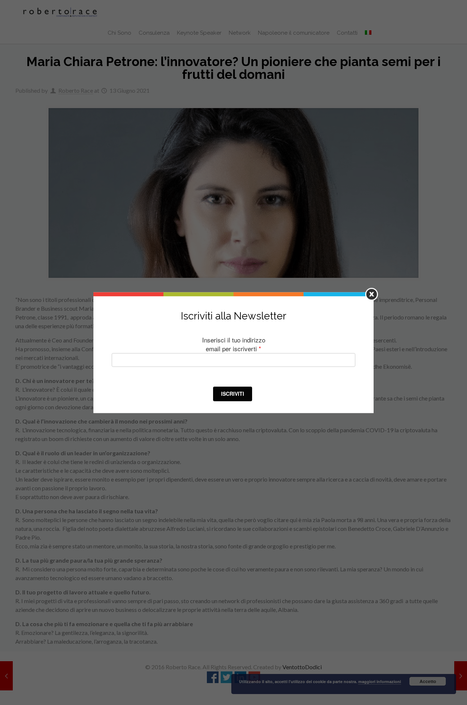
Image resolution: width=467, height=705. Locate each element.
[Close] (371, 294)
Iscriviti (232, 393)
